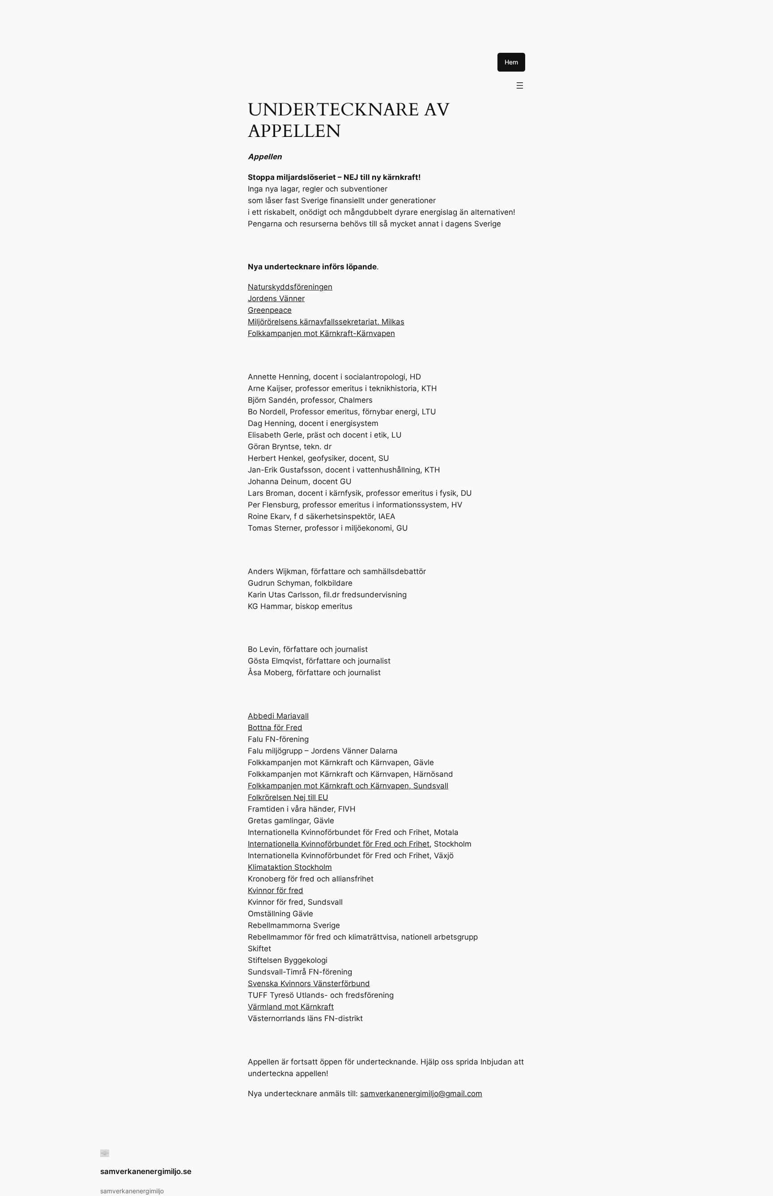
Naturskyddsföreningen (290, 286)
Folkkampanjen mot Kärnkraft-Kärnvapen (321, 333)
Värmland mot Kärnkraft (291, 1006)
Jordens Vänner (276, 298)
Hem (511, 62)
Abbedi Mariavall (278, 715)
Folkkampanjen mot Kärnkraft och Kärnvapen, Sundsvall (348, 785)
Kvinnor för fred (275, 890)
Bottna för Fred (275, 727)
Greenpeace (270, 310)
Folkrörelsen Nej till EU (288, 797)
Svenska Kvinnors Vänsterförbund (309, 983)
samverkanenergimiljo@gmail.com (421, 1093)
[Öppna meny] (519, 85)
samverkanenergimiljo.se (145, 1171)
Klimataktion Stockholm (290, 867)
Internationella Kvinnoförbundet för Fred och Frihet (338, 843)
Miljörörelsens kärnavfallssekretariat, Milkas (326, 321)
